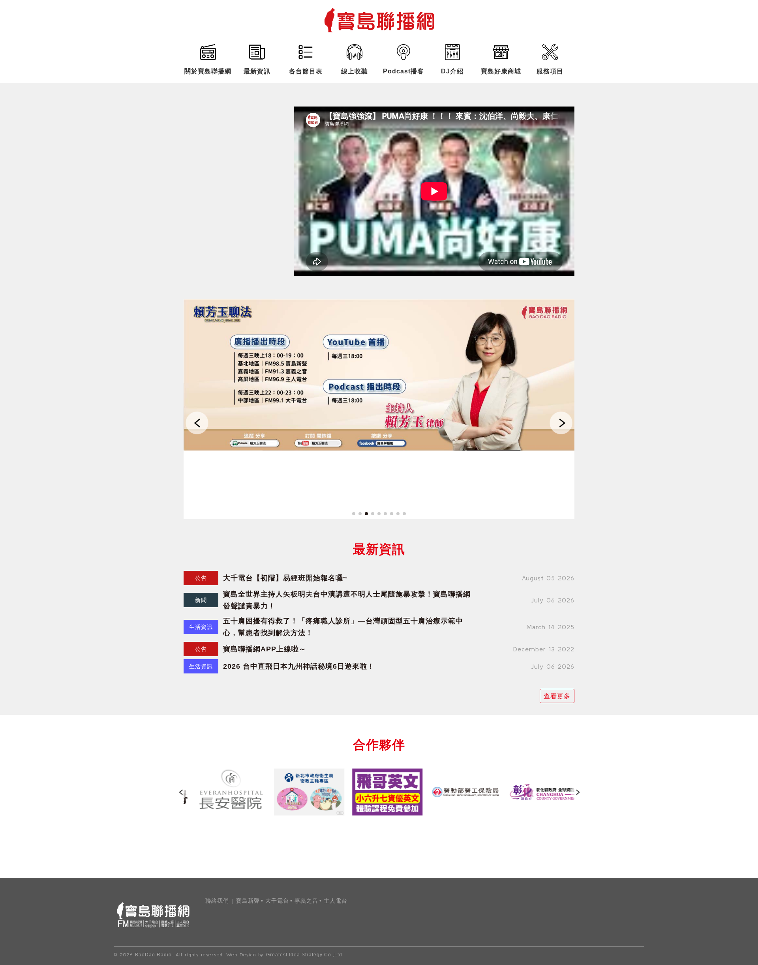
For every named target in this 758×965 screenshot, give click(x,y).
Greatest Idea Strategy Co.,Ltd (304, 955)
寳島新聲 (248, 901)
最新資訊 (257, 71)
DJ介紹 (452, 71)
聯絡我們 (217, 901)
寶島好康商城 (501, 71)
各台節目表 (306, 71)
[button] (197, 423)
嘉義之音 (306, 901)
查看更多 (557, 695)
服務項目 (550, 71)
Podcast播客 (403, 71)
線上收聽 (354, 71)
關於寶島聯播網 (207, 71)
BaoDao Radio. (154, 955)
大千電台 (277, 901)
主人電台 (335, 901)
